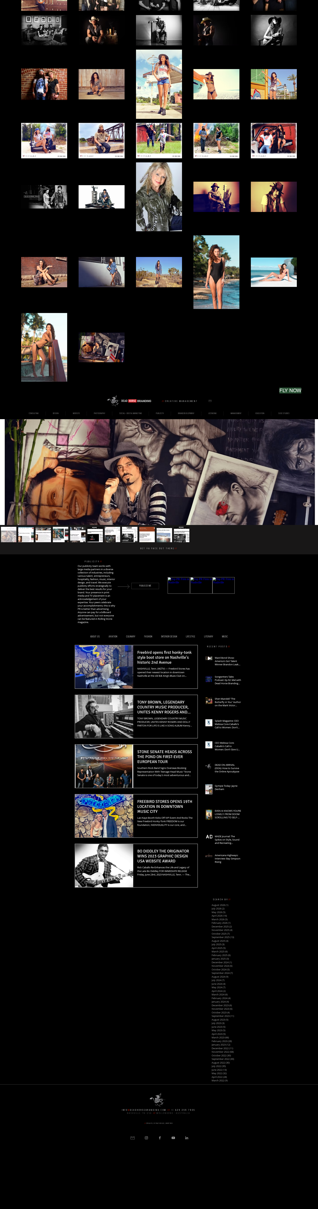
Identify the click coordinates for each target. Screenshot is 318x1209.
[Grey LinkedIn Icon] (187, 1138)
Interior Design (169, 636)
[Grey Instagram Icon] (146, 1138)
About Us (95, 636)
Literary (208, 636)
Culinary (130, 636)
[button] (210, 401)
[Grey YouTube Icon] (173, 1138)
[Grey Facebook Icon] (160, 1138)
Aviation (113, 636)
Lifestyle (190, 636)
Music (225, 636)
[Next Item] (310, 472)
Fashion (148, 636)
